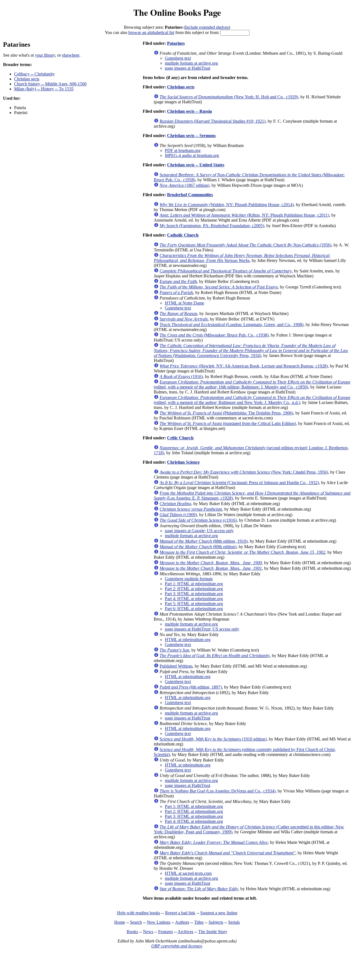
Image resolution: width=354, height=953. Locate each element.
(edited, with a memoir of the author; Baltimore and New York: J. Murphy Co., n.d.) (252, 400)
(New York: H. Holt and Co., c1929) (229, 96)
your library (45, 55)
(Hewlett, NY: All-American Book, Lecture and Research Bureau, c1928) (244, 366)
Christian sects (26, 79)
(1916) (181, 376)
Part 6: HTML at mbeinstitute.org (194, 608)
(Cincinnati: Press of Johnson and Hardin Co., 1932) (239, 482)
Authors (182, 922)
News (148, 931)
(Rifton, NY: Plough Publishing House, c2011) (244, 215)
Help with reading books (138, 912)
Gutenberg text (178, 58)
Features (165, 931)
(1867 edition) (184, 185)
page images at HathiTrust (187, 68)
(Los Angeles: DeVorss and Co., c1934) (217, 791)
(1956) (245, 245)
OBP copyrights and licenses (176, 946)
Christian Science (183, 462)
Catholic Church (183, 235)
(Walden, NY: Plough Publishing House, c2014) (227, 204)
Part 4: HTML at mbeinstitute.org (194, 598)
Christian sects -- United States (195, 164)
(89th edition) (198, 546)
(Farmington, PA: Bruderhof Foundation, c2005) (212, 225)
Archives (185, 931)
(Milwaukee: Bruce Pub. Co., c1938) (214, 335)
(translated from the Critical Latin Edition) (228, 423)
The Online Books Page (177, 12)
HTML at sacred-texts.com (188, 873)
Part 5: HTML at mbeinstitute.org (194, 603)
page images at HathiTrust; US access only (202, 629)
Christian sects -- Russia (189, 111)
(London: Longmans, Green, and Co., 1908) (231, 324)
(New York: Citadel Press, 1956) (244, 472)
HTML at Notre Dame (184, 303)
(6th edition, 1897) (191, 687)
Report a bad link (180, 912)
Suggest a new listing (218, 912)
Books (132, 931)
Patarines (176, 43)
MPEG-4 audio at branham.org (192, 155)
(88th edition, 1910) (204, 541)
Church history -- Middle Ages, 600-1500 (50, 84)
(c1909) (178, 514)
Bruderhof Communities (190, 194)
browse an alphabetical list (151, 32)
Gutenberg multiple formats (189, 578)
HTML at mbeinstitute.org (187, 639)
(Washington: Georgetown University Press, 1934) (251, 350)
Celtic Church (180, 437)
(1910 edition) (213, 739)
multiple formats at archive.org (191, 63)
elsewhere (70, 55)
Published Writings (176, 666)
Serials (234, 922)
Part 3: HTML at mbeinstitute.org (194, 593)
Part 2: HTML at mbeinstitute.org (194, 588)
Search (136, 922)
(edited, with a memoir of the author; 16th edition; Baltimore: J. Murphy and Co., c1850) (252, 384)
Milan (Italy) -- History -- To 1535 (44, 88)
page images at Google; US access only (199, 530)
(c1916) (198, 520)
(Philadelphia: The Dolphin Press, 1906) (226, 413)
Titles (199, 922)
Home (119, 922)
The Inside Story (212, 931)
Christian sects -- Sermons (191, 135)
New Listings (158, 922)
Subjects (216, 922)
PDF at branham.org (183, 150)
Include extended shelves (207, 27)
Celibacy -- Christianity (34, 74)
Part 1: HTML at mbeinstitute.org (194, 583)
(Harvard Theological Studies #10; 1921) (213, 121)
